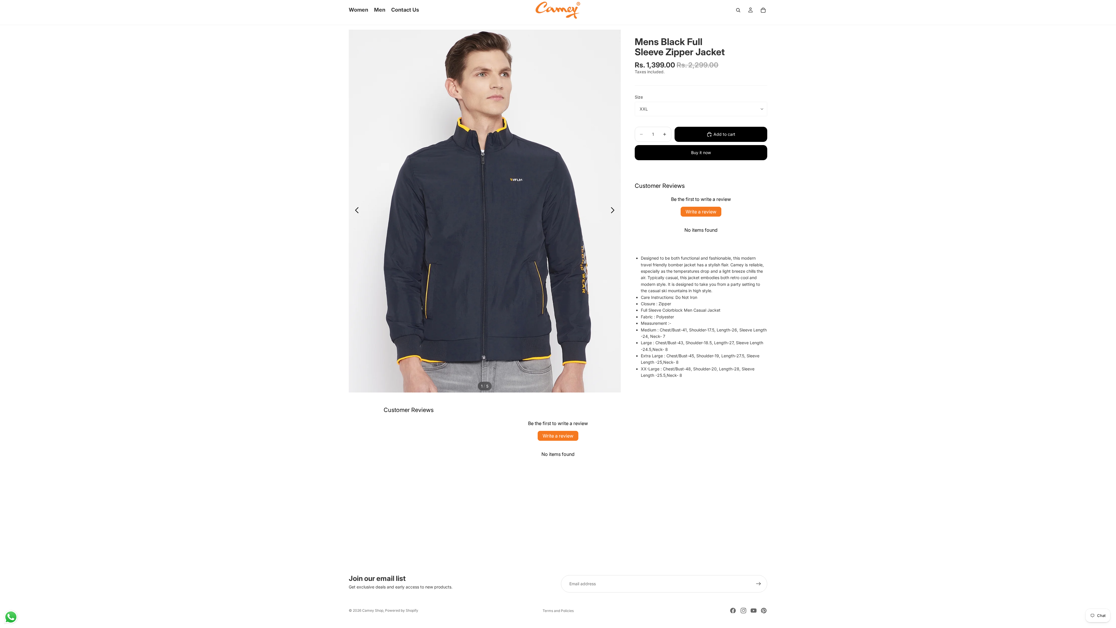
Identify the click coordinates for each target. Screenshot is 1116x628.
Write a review (701, 212)
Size (639, 96)
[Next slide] (614, 211)
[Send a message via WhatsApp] (11, 617)
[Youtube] (753, 610)
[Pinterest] (763, 610)
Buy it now (701, 152)
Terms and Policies (558, 611)
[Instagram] (743, 610)
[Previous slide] (355, 211)
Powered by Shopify (401, 610)
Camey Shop (372, 610)
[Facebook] (732, 610)
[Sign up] (758, 584)
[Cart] (763, 10)
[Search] (738, 10)
